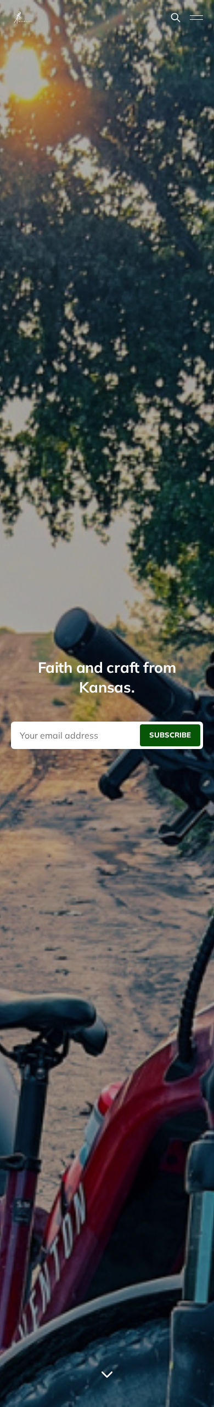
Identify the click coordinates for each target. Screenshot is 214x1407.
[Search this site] (175, 17)
